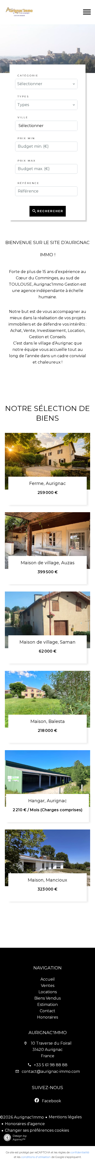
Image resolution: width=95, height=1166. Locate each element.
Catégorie (28, 75)
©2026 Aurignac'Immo (22, 1117)
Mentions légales (65, 1117)
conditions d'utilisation (36, 1157)
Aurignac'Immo (47, 1032)
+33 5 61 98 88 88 (50, 1065)
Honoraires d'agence (25, 1123)
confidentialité (79, 1152)
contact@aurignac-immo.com (51, 1071)
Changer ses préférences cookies (37, 1130)
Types (23, 96)
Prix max (27, 160)
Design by (20, 1137)
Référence (28, 183)
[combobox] (46, 84)
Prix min (26, 138)
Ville (23, 117)
